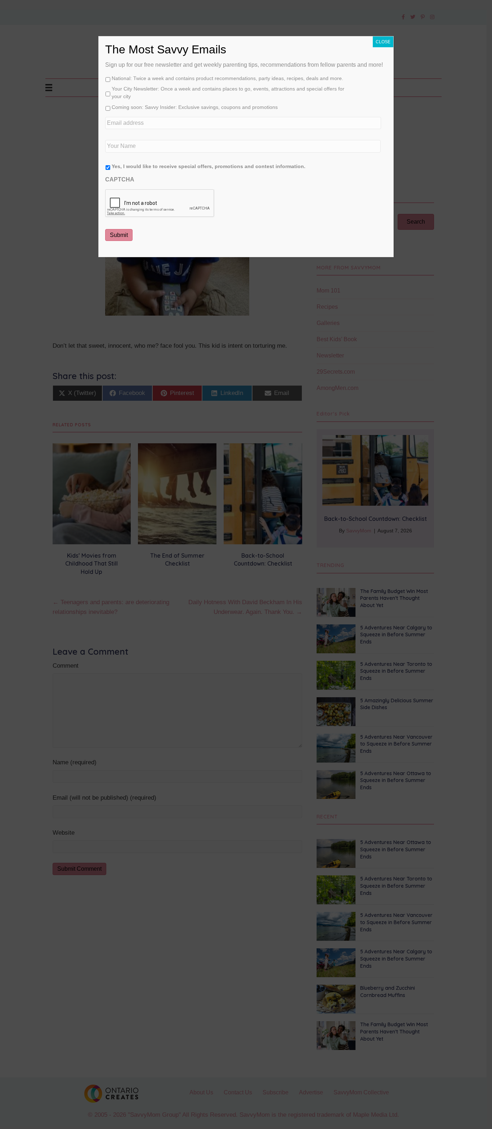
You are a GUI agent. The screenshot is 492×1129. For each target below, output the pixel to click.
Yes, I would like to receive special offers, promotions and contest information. (208, 166)
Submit (119, 235)
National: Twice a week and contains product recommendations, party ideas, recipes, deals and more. (227, 78)
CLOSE (383, 41)
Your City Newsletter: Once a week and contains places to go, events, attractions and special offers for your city (228, 92)
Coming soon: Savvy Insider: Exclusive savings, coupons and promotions (195, 107)
